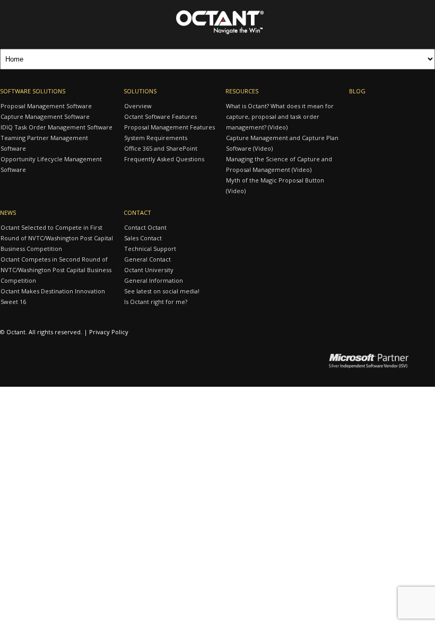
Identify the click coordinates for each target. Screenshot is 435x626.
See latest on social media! (161, 291)
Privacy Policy (108, 332)
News (8, 212)
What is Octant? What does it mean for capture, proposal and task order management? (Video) (280, 116)
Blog (357, 91)
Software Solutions (32, 91)
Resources (241, 91)
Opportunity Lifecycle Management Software (51, 164)
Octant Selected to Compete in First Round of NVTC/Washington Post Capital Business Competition (57, 238)
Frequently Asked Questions (164, 159)
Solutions (140, 91)
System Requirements (155, 138)
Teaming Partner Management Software (44, 143)
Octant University (148, 270)
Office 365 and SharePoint (160, 148)
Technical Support (150, 249)
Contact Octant (145, 227)
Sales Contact (143, 238)
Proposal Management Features (169, 127)
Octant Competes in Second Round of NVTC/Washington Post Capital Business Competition (56, 269)
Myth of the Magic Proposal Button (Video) (275, 185)
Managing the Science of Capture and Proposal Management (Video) (279, 164)
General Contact (147, 259)
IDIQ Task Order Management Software (56, 127)
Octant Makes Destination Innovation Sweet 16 (53, 296)
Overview (138, 106)
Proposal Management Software (46, 106)
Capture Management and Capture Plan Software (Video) (282, 143)
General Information (153, 280)
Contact (137, 212)
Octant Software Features (160, 116)
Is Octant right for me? (155, 302)
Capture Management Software (45, 116)
